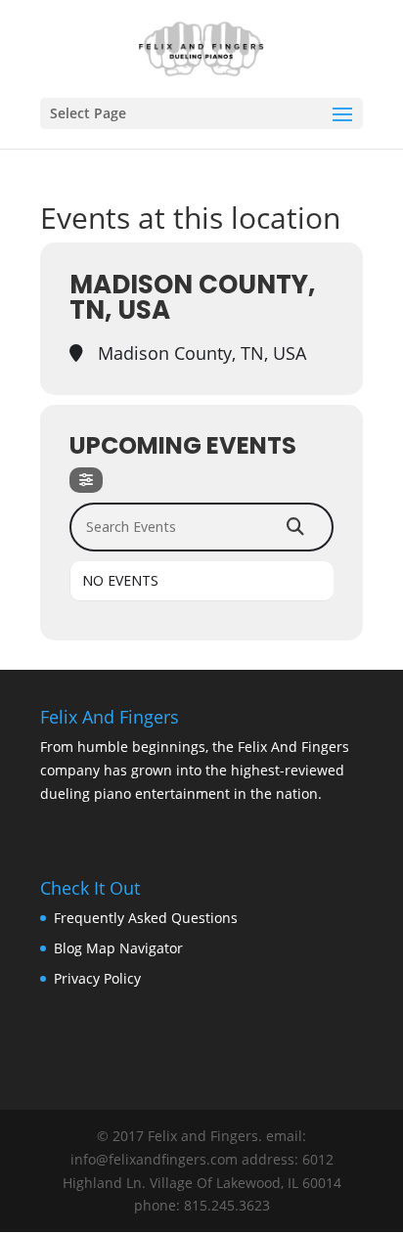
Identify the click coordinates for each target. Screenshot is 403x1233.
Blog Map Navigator (118, 948)
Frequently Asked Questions (146, 917)
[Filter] (86, 480)
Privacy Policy (97, 978)
